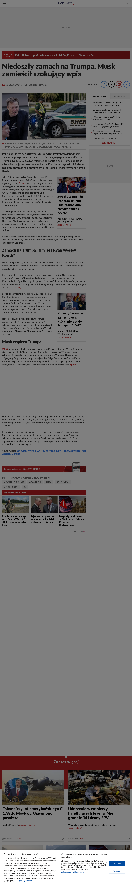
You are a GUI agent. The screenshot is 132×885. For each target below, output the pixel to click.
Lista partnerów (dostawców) (72, 872)
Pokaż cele (117, 871)
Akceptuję (117, 863)
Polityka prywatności (23, 881)
